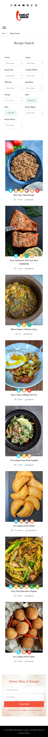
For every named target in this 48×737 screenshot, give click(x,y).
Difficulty (8, 82)
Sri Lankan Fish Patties (24, 526)
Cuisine (28, 57)
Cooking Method (31, 70)
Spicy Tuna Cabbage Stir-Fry (24, 395)
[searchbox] (12, 63)
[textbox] (12, 100)
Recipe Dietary (10, 119)
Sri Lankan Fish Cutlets (24, 656)
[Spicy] (37, 191)
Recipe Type (9, 70)
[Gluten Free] (21, 191)
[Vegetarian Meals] (37, 587)
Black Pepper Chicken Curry (24, 329)
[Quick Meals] (32, 191)
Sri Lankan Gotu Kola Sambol (24, 460)
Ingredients (29, 82)
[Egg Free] (16, 191)
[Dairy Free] (11, 191)
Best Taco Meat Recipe (24, 195)
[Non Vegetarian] (27, 191)
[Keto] (21, 587)
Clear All (31, 100)
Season (7, 57)
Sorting (7, 95)
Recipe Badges (30, 107)
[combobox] (12, 63)
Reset (27, 95)
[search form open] (36, 5)
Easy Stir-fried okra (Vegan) (24, 591)
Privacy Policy (24, 733)
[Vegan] (32, 587)
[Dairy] (16, 521)
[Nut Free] (32, 521)
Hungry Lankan (23, 730)
